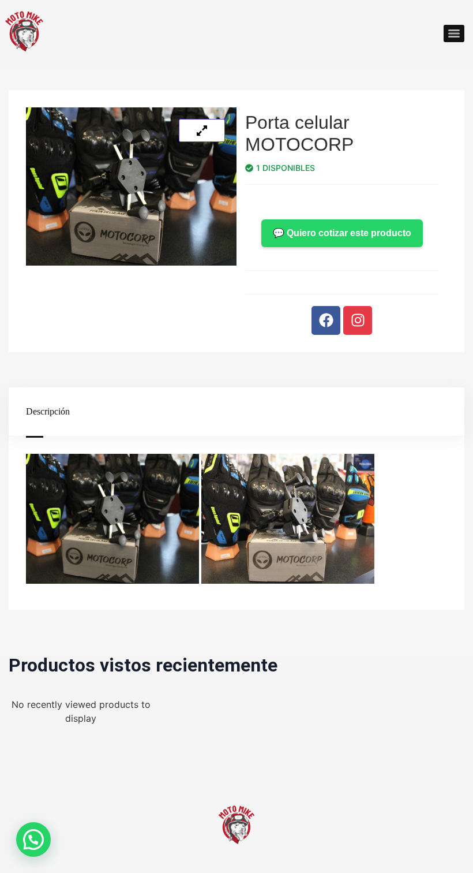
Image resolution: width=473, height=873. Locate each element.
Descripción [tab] (48, 411)
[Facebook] (325, 320)
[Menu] (454, 33)
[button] (33, 839)
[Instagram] (357, 320)
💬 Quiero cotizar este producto (342, 233)
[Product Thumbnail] (202, 130)
